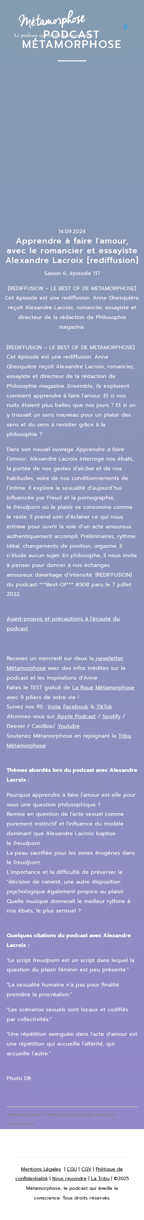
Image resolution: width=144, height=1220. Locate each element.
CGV (86, 1169)
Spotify (111, 716)
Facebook (75, 707)
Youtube (69, 726)
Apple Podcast (75, 716)
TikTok (103, 707)
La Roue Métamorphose (103, 688)
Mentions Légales (41, 1169)
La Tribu (100, 1178)
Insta (54, 707)
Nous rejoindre (69, 1178)
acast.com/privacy (77, 1114)
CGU (72, 1169)
